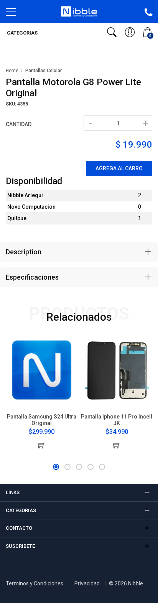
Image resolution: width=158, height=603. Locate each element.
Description (23, 252)
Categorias (22, 33)
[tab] (79, 252)
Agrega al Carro (119, 168)
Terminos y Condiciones (34, 583)
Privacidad (87, 583)
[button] (56, 467)
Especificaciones (32, 277)
